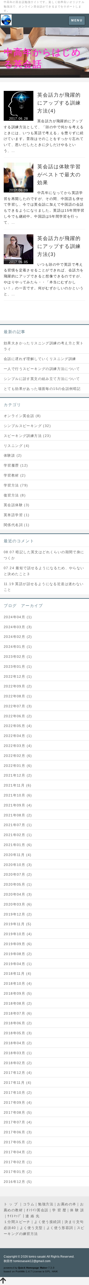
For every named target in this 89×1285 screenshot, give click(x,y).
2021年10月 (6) (18, 795)
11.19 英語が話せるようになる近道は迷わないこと (44, 587)
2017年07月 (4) (18, 1122)
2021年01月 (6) (18, 845)
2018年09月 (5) (18, 993)
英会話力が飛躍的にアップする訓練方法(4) (59, 103)
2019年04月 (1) (18, 964)
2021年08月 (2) (18, 815)
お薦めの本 (66, 1204)
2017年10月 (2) (18, 1093)
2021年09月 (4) (18, 805)
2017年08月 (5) (18, 1112)
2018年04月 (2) (18, 1043)
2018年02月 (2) (18, 1063)
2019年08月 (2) (18, 954)
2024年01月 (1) (18, 647)
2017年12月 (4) (18, 1073)
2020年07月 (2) (18, 874)
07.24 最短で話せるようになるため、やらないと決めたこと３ (44, 571)
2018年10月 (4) (18, 983)
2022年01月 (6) (18, 766)
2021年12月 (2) (18, 775)
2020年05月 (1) (18, 884)
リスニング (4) (17, 446)
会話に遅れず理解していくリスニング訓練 (40, 359)
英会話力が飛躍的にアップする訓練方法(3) (59, 246)
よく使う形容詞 (59, 1228)
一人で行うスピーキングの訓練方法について (42, 369)
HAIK (55, 1271)
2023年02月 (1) (18, 657)
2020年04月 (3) (18, 894)
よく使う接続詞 (47, 1222)
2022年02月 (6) (18, 756)
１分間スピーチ (17, 1222)
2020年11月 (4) (18, 855)
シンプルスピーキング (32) (27, 426)
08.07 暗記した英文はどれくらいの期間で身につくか (44, 555)
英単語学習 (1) (17, 515)
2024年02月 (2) (18, 637)
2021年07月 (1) (18, 825)
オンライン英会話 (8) (22, 416)
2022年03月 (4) (18, 746)
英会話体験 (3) (17, 505)
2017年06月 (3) (18, 1132)
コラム (28, 1204)
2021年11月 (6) (18, 785)
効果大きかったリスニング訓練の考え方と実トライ (44, 346)
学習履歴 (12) (16, 465)
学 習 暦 (59, 1210)
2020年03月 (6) (18, 904)
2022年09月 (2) (18, 686)
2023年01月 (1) (18, 667)
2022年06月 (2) (18, 716)
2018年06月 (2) (18, 1023)
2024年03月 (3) (18, 627)
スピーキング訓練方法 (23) (27, 436)
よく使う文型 (31, 1228)
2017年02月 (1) (18, 1162)
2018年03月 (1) (18, 1053)
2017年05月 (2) (18, 1142)
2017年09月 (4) (18, 1102)
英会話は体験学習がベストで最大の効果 (59, 174)
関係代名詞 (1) (17, 525)
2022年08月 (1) (18, 696)
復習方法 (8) (15, 495)
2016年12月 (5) (18, 1182)
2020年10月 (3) (18, 865)
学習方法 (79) (16, 485)
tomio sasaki (37, 1256)
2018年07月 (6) (18, 1013)
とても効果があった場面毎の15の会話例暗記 (42, 389)
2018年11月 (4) (18, 974)
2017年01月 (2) (18, 1172)
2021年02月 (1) (18, 835)
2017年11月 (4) (18, 1083)
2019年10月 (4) (18, 934)
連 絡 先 (32, 1216)
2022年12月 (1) (18, 676)
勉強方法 (45, 1204)
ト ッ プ (11, 1204)
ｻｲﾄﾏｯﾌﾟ (14, 1216)
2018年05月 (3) (18, 1033)
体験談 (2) (13, 455)
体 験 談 (77, 1210)
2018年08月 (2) (18, 1003)
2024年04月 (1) (18, 617)
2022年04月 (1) (18, 736)
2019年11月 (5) (18, 924)
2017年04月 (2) (18, 1152)
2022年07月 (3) (18, 706)
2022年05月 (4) (18, 726)
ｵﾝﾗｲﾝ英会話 (37, 1210)
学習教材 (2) (15, 475)
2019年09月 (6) (18, 944)
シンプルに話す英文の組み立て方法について (42, 379)
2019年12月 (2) (18, 914)
